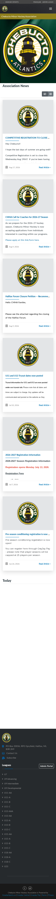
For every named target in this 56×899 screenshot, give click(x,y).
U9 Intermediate (11, 783)
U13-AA (8, 815)
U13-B (7, 824)
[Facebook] (24, 888)
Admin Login (47, 2)
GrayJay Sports (12, 2)
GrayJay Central (23, 895)
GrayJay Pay (35, 895)
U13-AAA (8, 811)
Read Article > (45, 167)
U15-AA (8, 834)
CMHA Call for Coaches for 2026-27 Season (26, 217)
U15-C (7, 848)
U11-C (7, 806)
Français (37, 2)
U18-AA (8, 852)
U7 (5, 774)
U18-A (7, 857)
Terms (44, 895)
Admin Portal (46, 766)
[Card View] (45, 94)
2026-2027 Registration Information (22, 454)
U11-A (7, 797)
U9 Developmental (12, 788)
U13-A (7, 820)
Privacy (51, 895)
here (25, 548)
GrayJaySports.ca (8, 895)
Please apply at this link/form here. (22, 239)
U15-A (7, 838)
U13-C (7, 829)
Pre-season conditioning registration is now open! (29, 534)
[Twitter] (30, 888)
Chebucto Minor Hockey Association (18, 16)
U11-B (7, 802)
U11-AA (8, 792)
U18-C (7, 861)
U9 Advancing (10, 779)
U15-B (7, 843)
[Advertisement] (28, 621)
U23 (6, 866)
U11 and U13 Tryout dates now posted (24, 375)
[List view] (50, 94)
